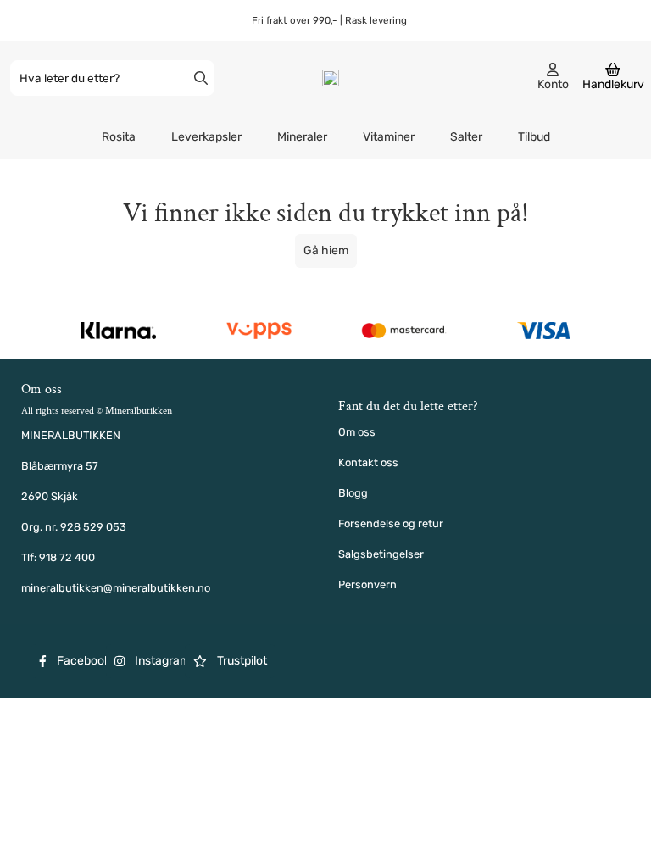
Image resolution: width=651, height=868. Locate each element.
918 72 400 (67, 557)
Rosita (119, 137)
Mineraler (302, 137)
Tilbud (534, 137)
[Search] (201, 78)
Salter (466, 137)
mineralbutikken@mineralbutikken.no (115, 587)
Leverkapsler (206, 137)
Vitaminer (389, 137)
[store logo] (330, 78)
